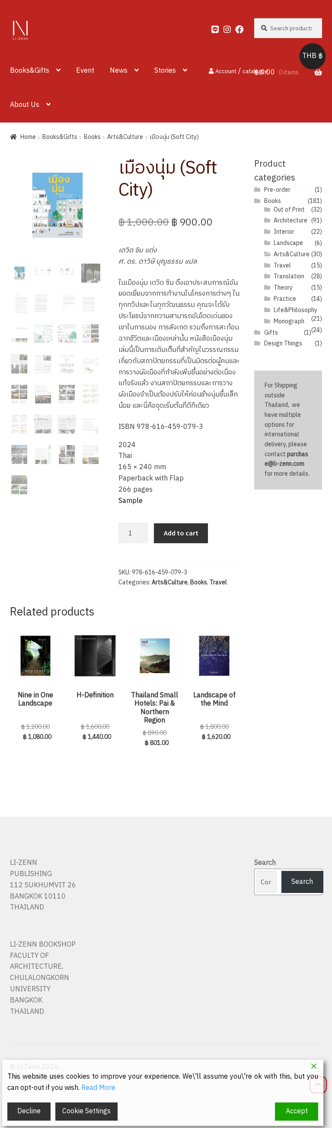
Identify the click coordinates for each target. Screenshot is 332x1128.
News (119, 71)
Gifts (271, 333)
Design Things (283, 343)
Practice (285, 299)
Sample (130, 501)
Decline (29, 1111)
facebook (235, 27)
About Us (24, 105)
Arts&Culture (125, 137)
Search (265, 863)
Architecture (290, 221)
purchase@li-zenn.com (286, 459)
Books (92, 137)
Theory (283, 288)
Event (85, 71)
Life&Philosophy (295, 310)
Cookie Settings (86, 1111)
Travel (218, 582)
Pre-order (277, 190)
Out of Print (289, 210)
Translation (289, 276)
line (211, 27)
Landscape (288, 243)
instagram (223, 27)
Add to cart (181, 533)
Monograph (289, 321)
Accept (297, 1111)
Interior (284, 232)
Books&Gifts (29, 71)
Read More (98, 1088)
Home (28, 137)
